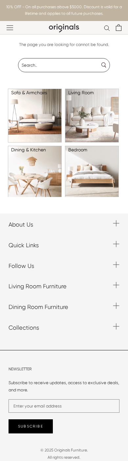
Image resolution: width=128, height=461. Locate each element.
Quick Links (24, 245)
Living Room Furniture (38, 286)
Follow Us (21, 265)
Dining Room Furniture (38, 306)
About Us (21, 224)
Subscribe (30, 426)
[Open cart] (118, 27)
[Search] (107, 28)
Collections (24, 327)
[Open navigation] (10, 27)
